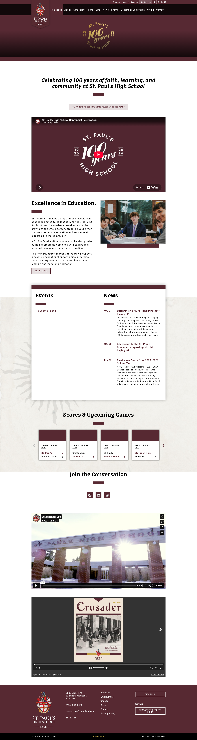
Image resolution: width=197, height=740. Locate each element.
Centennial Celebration (133, 10)
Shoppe (116, 2)
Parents (134, 2)
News (106, 10)
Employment (107, 697)
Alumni (125, 2)
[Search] (154, 2)
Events (114, 10)
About (67, 10)
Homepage (56, 10)
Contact (160, 10)
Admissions (79, 10)
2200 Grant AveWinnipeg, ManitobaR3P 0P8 (76, 696)
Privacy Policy (108, 713)
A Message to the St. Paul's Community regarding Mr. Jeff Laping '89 (135, 347)
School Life (94, 10)
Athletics (105, 693)
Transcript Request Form (150, 711)
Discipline (150, 694)
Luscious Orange (158, 736)
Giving (150, 10)
